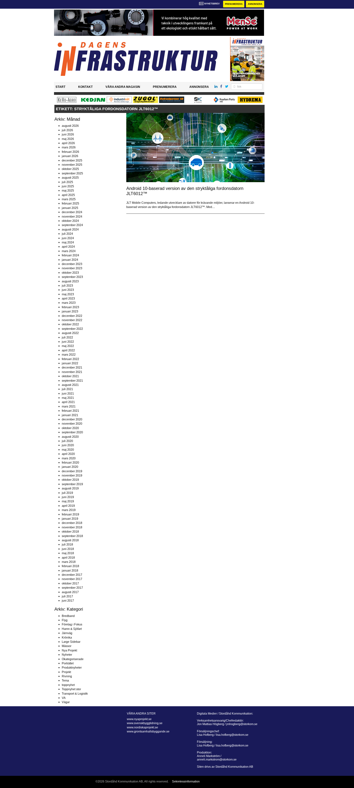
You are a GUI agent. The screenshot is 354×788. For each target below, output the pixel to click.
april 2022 (68, 350)
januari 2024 (70, 259)
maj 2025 (68, 190)
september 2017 (72, 587)
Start (60, 86)
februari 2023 (70, 307)
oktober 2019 (70, 479)
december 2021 (72, 367)
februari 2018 (70, 566)
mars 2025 (69, 199)
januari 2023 (70, 311)
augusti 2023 (70, 281)
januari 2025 (70, 207)
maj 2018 (68, 553)
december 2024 (72, 212)
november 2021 (72, 372)
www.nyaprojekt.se (139, 719)
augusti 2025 (70, 177)
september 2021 (72, 380)
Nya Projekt (69, 650)
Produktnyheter (72, 667)
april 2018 (68, 557)
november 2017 (72, 579)
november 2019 (72, 475)
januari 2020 (70, 466)
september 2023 (72, 276)
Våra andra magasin (122, 86)
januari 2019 (70, 518)
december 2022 (72, 315)
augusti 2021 (70, 384)
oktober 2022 (70, 324)
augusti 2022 (70, 333)
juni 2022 (68, 341)
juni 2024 (68, 238)
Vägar (66, 702)
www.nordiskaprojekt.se (142, 727)
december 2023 (72, 264)
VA (64, 697)
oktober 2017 (70, 583)
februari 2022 (70, 359)
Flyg (64, 620)
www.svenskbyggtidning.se (144, 723)
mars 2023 (69, 302)
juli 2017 (67, 596)
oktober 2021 (70, 376)
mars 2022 (69, 354)
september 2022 (72, 328)
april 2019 (68, 505)
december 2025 (72, 160)
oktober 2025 (70, 169)
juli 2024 (67, 233)
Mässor (66, 646)
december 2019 (72, 471)
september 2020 (72, 432)
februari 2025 (70, 203)
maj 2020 (68, 449)
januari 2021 (70, 415)
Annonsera (255, 4)
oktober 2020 (70, 428)
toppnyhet (68, 685)
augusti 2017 (70, 592)
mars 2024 (69, 251)
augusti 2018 (70, 540)
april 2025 (68, 195)
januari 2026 (70, 156)
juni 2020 (68, 445)
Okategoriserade (73, 659)
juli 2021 (67, 389)
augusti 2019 (70, 488)
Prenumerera (234, 4)
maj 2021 (68, 397)
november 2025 (72, 164)
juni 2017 (68, 600)
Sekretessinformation (186, 781)
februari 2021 (70, 410)
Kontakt (85, 86)
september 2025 (72, 173)
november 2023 (72, 268)
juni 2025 (68, 186)
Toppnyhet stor (71, 689)
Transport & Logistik (75, 693)
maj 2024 (68, 242)
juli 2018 (67, 544)
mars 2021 (69, 406)
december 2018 (72, 522)
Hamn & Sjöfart (72, 628)
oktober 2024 (70, 220)
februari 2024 (70, 255)
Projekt (66, 672)
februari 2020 (70, 462)
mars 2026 (69, 147)
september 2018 (72, 536)
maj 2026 (68, 138)
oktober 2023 (70, 272)
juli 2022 (67, 337)
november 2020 (72, 423)
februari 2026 (70, 151)
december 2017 (72, 574)
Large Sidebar (71, 641)
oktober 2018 (70, 531)
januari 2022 (70, 363)
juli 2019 (67, 492)
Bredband (68, 615)
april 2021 (68, 402)
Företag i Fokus (72, 624)
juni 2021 (68, 393)
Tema (65, 680)
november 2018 (72, 527)
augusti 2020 (70, 436)
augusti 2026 (70, 125)
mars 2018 (69, 561)
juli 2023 (67, 285)
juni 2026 (68, 134)
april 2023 (68, 298)
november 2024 (72, 216)
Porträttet (68, 663)
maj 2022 (68, 345)
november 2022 (72, 320)
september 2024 (72, 225)
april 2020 (68, 453)
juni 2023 (68, 289)
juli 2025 (67, 182)
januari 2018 (70, 570)
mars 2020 (69, 458)
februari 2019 (70, 514)
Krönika (67, 637)
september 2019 (72, 484)
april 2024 (68, 246)
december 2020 (72, 419)
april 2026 (68, 143)
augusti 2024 (70, 229)
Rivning (67, 676)
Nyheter (67, 654)
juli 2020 (67, 441)
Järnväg (67, 633)
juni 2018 (68, 548)
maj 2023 (68, 294)
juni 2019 (68, 497)
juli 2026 (67, 130)
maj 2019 (68, 501)
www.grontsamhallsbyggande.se (148, 731)
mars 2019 (69, 510)
